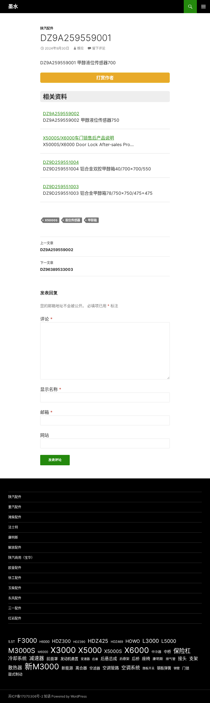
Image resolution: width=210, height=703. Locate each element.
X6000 (136, 650)
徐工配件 (14, 578)
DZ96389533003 (56, 266)
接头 (182, 658)
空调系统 (130, 667)
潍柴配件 (14, 517)
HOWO (133, 641)
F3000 (27, 640)
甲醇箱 (92, 220)
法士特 (13, 527)
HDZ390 (79, 642)
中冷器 (156, 652)
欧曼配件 (14, 568)
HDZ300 (61, 641)
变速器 (85, 659)
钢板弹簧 (164, 668)
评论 (46, 319)
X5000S (51, 220)
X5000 (90, 650)
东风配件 (14, 598)
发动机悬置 (69, 658)
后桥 (135, 658)
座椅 (146, 658)
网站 (44, 435)
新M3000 (42, 666)
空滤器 (94, 668)
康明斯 (13, 537)
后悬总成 (109, 658)
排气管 (171, 659)
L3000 (150, 641)
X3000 (63, 650)
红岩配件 (14, 618)
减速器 (36, 658)
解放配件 (14, 547)
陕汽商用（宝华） (21, 558)
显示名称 (50, 389)
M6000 (43, 652)
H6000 (44, 642)
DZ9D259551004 (61, 162)
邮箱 (46, 412)
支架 (193, 658)
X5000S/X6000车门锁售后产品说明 (78, 138)
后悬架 (124, 659)
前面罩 (52, 658)
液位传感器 (72, 220)
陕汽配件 (46, 28)
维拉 (80, 48)
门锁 (185, 668)
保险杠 (182, 650)
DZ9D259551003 (61, 186)
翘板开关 (148, 668)
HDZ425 (98, 641)
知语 (47, 696)
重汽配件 (14, 507)
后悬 (95, 659)
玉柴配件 (14, 588)
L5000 (168, 641)
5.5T (11, 642)
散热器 (15, 667)
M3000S (21, 650)
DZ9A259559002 (61, 113)
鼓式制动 (15, 674)
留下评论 (98, 48)
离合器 (81, 668)
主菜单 (203, 6)
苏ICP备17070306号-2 (25, 696)
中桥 (167, 651)
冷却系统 (17, 658)
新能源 (67, 668)
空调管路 (111, 667)
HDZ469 (117, 642)
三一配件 (14, 608)
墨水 (13, 6)
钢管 (177, 668)
